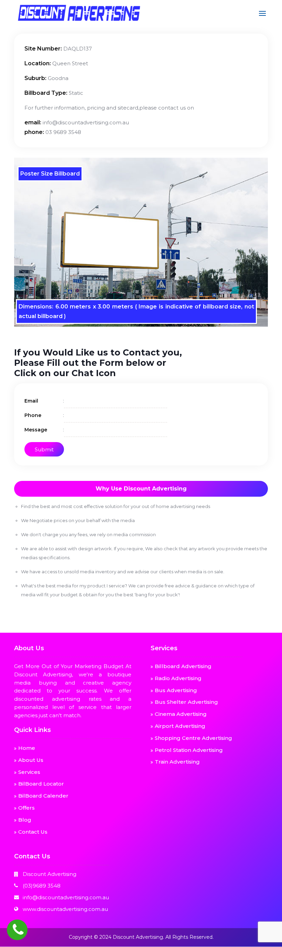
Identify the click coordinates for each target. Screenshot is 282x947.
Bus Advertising (176, 690)
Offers (26, 807)
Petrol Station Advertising (189, 750)
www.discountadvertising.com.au (65, 909)
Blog (24, 819)
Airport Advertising (180, 726)
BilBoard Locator (41, 783)
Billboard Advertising (183, 666)
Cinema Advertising (181, 714)
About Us (30, 760)
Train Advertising (177, 761)
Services (29, 772)
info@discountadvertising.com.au (66, 897)
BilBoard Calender (43, 795)
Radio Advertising (178, 678)
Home (26, 748)
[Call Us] (17, 930)
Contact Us (32, 831)
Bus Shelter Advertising (186, 702)
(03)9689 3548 (42, 885)
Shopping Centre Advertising (193, 738)
